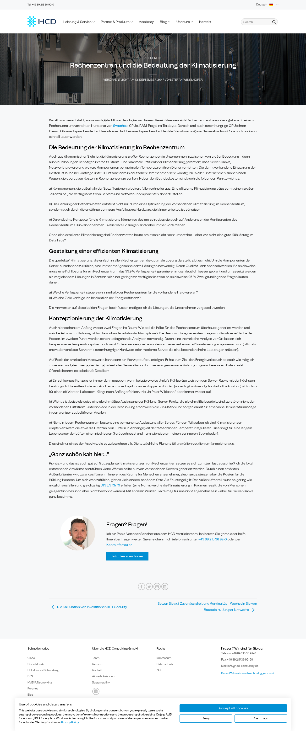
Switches (120, 125)
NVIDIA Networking (39, 682)
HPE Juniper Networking (43, 670)
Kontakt (205, 22)
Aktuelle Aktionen (103, 676)
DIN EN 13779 (110, 485)
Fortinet (32, 688)
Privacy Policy (70, 722)
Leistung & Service (77, 22)
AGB (159, 670)
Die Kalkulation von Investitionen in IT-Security (91, 607)
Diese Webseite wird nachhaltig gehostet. (248, 673)
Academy (146, 22)
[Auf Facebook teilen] (141, 586)
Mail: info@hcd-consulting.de (239, 666)
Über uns (183, 22)
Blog (163, 22)
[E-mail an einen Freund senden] (157, 586)
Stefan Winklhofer (187, 80)
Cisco (31, 658)
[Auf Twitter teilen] (149, 586)
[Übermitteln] (274, 22)
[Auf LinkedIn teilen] (165, 586)
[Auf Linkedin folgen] (95, 691)
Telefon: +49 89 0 (238, 653)
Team (95, 658)
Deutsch (261, 4)
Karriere (97, 664)
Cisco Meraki (35, 664)
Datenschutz (165, 664)
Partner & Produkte (115, 22)
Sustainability (101, 682)
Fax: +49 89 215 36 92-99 (237, 660)
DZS (30, 676)
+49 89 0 (212, 539)
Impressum (164, 658)
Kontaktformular (118, 545)
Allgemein (153, 58)
